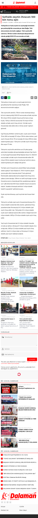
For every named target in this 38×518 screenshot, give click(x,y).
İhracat (13, 238)
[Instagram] (7, 502)
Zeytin (29, 238)
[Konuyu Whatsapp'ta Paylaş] (9, 97)
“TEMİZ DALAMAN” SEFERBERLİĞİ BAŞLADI (26, 398)
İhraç (9, 238)
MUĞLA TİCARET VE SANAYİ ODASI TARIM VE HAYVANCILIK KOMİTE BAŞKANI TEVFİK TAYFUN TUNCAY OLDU (28, 264)
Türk (25, 238)
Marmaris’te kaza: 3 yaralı (8, 319)
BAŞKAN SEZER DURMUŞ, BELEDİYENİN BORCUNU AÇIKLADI (27, 410)
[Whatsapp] (10, 502)
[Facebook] (2, 502)
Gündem (10, 22)
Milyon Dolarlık (20, 238)
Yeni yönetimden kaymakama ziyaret (26, 319)
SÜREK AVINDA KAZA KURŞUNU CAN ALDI (25, 430)
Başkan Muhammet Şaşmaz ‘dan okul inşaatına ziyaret (8, 262)
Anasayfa (4, 22)
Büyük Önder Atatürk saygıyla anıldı (8, 293)
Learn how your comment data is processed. (18, 362)
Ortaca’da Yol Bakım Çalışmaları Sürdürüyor (27, 293)
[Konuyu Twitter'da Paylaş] (5, 97)
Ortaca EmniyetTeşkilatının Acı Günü (26, 388)
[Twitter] (5, 502)
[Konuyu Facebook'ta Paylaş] (2, 97)
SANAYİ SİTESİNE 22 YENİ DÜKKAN (27, 419)
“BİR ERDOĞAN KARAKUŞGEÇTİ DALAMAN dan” (27, 442)
